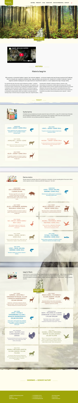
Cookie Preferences (56, 398)
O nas (43, 2)
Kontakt (67, 2)
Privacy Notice (55, 397)
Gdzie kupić (49, 2)
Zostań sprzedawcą (58, 2)
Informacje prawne (56, 395)
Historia (33, 2)
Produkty (38, 2)
